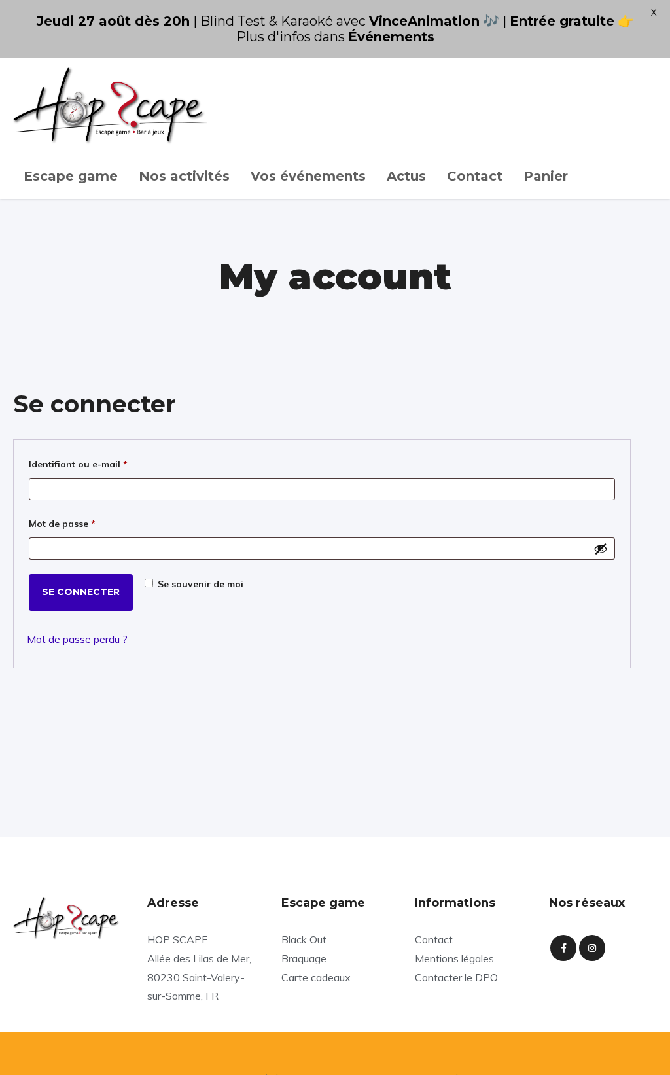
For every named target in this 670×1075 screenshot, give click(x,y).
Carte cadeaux (316, 977)
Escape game (71, 176)
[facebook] (563, 948)
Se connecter (81, 592)
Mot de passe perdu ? (77, 639)
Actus (406, 176)
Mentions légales (454, 958)
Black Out (303, 939)
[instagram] (592, 948)
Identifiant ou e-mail (104, 464)
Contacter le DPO (456, 977)
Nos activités (184, 176)
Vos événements (308, 176)
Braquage (303, 958)
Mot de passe (88, 523)
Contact (474, 176)
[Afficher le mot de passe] (600, 548)
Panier (545, 176)
